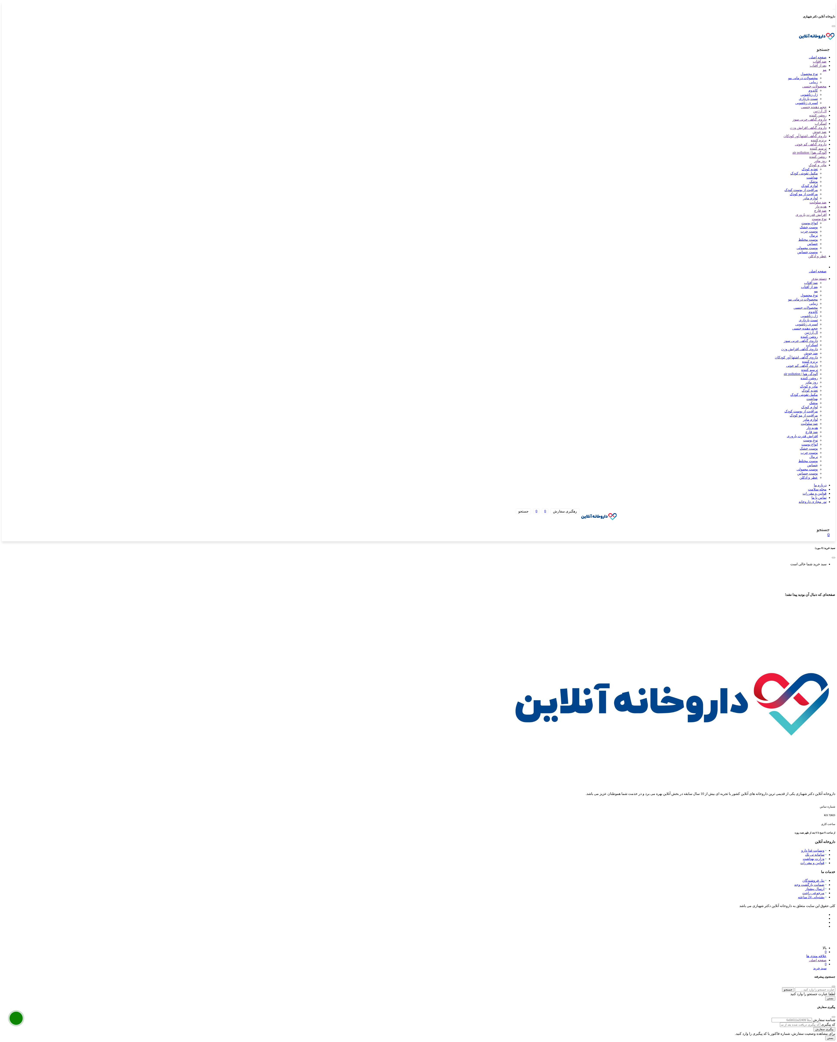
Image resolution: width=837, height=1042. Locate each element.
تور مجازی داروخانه (813, 502)
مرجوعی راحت (813, 893)
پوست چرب (809, 231)
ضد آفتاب (820, 61)
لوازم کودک (809, 186)
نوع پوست (819, 219)
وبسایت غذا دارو (812, 850)
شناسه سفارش (824, 1020)
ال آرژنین (820, 111)
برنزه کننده (819, 140)
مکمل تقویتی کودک (804, 173)
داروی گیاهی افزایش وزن (808, 128)
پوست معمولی (807, 248)
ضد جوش (820, 132)
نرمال (813, 235)
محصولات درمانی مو (803, 78)
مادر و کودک (818, 165)
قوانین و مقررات (815, 493)
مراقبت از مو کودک (804, 194)
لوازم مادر (810, 198)
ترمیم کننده (818, 148)
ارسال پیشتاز (814, 889)
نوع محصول (809, 74)
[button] (823, 49)
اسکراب (821, 123)
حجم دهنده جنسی (814, 107)
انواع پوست (809, 223)
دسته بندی (819, 278)
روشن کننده (818, 115)
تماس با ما (819, 497)
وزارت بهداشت (813, 859)
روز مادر (820, 161)
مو (825, 70)
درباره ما (820, 485)
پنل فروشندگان (813, 880)
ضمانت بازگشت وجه (809, 885)
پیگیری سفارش (824, 1029)
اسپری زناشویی (806, 103)
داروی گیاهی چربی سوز (810, 119)
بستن (830, 998)
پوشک (813, 181)
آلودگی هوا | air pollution (810, 152)
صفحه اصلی (818, 57)
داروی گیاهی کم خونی (811, 144)
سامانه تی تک (814, 854)
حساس (812, 244)
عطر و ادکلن (817, 256)
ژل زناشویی (809, 94)
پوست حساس (807, 252)
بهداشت (812, 177)
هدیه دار (821, 206)
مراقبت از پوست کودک (801, 190)
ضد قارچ (820, 210)
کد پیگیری (828, 1024)
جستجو (788, 989)
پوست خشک (809, 227)
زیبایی (813, 82)
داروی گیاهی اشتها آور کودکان (805, 136)
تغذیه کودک (810, 169)
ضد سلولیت (818, 202)
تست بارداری (808, 99)
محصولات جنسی (814, 86)
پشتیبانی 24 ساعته (811, 897)
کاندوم (813, 90)
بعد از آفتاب (818, 65)
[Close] (833, 26)
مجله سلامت (817, 489)
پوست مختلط (808, 239)
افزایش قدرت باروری (811, 215)
